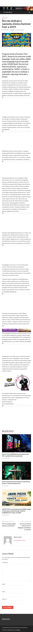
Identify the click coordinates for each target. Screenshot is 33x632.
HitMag (18, 630)
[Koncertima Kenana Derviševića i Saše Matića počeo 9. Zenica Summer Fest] (16, 471)
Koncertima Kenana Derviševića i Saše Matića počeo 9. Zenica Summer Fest (16, 482)
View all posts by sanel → (20, 540)
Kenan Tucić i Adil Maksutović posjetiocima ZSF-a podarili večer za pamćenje (15, 455)
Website (4, 599)
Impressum (6, 619)
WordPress (11, 630)
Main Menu (8, 12)
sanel (12, 30)
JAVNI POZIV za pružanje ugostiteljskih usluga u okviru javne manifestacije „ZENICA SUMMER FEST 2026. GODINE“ (16, 511)
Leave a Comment (19, 30)
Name (3, 584)
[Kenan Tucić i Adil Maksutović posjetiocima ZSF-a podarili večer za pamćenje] (16, 443)
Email (3, 591)
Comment (5, 562)
